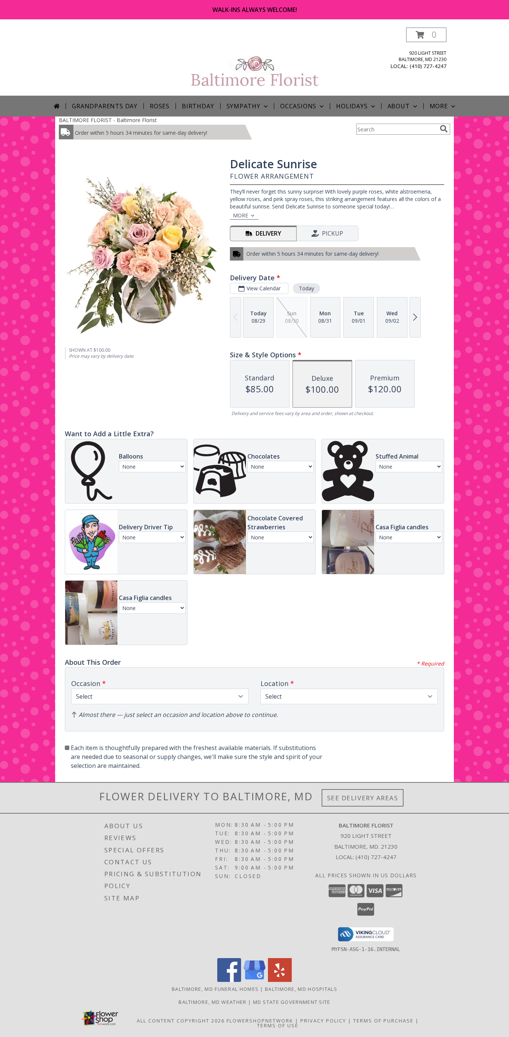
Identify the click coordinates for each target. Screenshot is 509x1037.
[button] (426, 35)
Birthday (198, 106)
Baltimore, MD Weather (212, 1002)
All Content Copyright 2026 (181, 1020)
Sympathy (243, 106)
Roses (160, 106)
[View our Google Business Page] (254, 979)
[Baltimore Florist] (255, 61)
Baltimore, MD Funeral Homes (215, 989)
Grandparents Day (104, 106)
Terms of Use (277, 1025)
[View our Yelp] (280, 979)
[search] (444, 129)
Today (306, 288)
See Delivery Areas (362, 798)
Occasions (298, 106)
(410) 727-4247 (428, 66)
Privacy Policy (323, 1020)
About (399, 106)
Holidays (351, 106)
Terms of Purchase (383, 1020)
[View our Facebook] (229, 979)
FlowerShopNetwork (260, 1020)
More (439, 106)
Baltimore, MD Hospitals (301, 989)
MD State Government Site (292, 1002)
